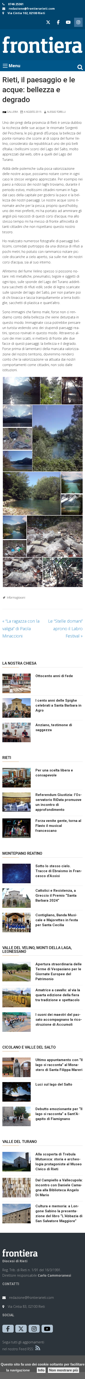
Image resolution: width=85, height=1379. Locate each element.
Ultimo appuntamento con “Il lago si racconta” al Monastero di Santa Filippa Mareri (59, 1065)
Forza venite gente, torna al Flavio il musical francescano (58, 826)
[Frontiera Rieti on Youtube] (68, 22)
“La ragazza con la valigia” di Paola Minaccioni (20, 628)
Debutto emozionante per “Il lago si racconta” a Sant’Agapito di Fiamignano (58, 1114)
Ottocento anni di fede (54, 676)
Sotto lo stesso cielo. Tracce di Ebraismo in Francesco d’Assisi (58, 871)
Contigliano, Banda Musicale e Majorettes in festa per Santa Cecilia (56, 920)
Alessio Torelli (56, 111)
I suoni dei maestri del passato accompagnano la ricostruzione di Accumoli (58, 1019)
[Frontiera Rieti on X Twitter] (48, 22)
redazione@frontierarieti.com (32, 9)
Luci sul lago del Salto (53, 1084)
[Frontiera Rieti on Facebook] (58, 22)
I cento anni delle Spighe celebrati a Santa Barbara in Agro (58, 705)
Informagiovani (16, 598)
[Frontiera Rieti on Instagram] (78, 22)
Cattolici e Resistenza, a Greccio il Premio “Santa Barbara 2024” (55, 895)
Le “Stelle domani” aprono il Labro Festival (65, 628)
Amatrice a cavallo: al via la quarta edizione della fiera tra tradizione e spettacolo (57, 995)
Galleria (12, 111)
